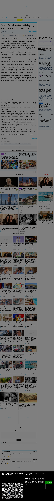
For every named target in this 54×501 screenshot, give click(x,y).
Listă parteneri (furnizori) (29, 485)
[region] (27, 486)
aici (9, 492)
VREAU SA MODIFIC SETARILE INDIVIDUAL (48, 486)
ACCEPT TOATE (49, 482)
